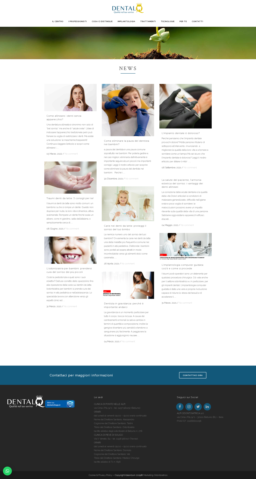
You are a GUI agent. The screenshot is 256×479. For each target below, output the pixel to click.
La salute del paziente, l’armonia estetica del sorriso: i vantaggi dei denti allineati (182, 183)
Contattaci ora (193, 375)
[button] (7, 471)
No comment (71, 153)
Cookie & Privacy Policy (100, 475)
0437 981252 (124, 408)
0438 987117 (122, 438)
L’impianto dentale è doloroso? (181, 133)
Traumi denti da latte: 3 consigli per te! (70, 198)
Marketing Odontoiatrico (155, 475)
